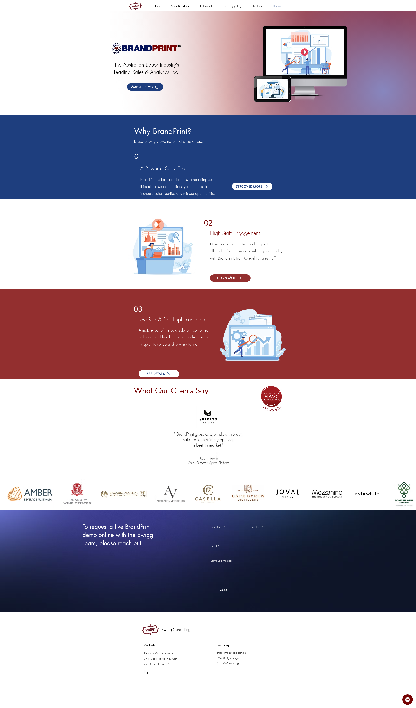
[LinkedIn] (146, 672)
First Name (216, 527)
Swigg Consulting (176, 629)
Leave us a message (222, 560)
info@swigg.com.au (163, 653)
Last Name (255, 527)
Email (214, 546)
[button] (145, 87)
